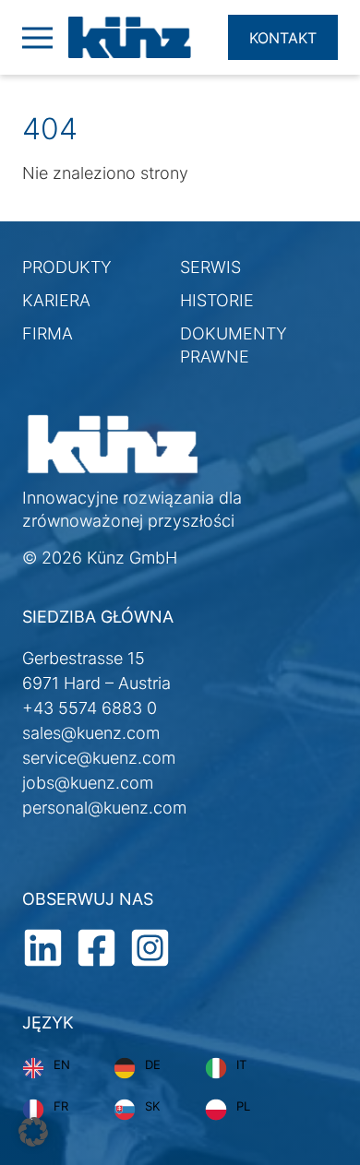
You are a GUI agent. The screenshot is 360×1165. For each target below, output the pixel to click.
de (153, 1064)
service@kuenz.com (98, 757)
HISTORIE (217, 300)
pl (243, 1106)
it (241, 1064)
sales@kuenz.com (91, 733)
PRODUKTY (67, 267)
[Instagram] (150, 947)
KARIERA (56, 300)
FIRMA (47, 333)
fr (61, 1106)
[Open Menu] (36, 37)
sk (152, 1106)
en (62, 1064)
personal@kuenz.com (104, 807)
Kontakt (283, 38)
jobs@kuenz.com (87, 782)
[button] (33, 1132)
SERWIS (210, 267)
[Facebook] (96, 947)
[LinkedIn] (43, 947)
